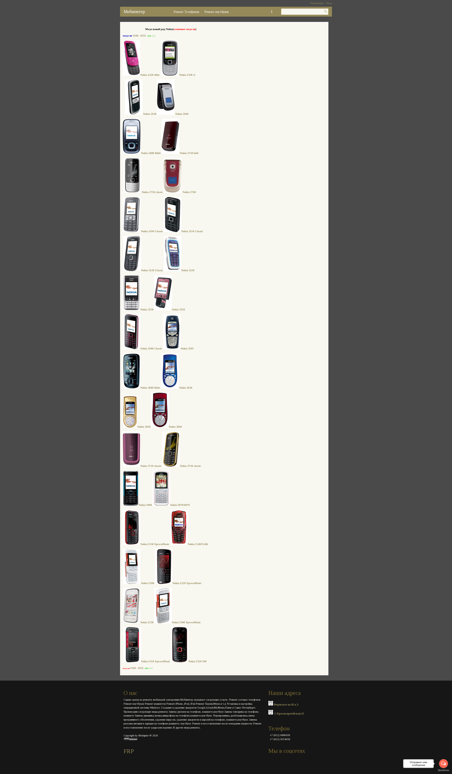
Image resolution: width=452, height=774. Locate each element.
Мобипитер (134, 11)
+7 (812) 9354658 (280, 739)
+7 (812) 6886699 (280, 735)
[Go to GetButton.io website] (443, 770)
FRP (129, 751)
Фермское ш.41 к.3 (286, 704)
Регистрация (316, 3)
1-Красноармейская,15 (289, 713)
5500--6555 (139, 35)
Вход (329, 3)
